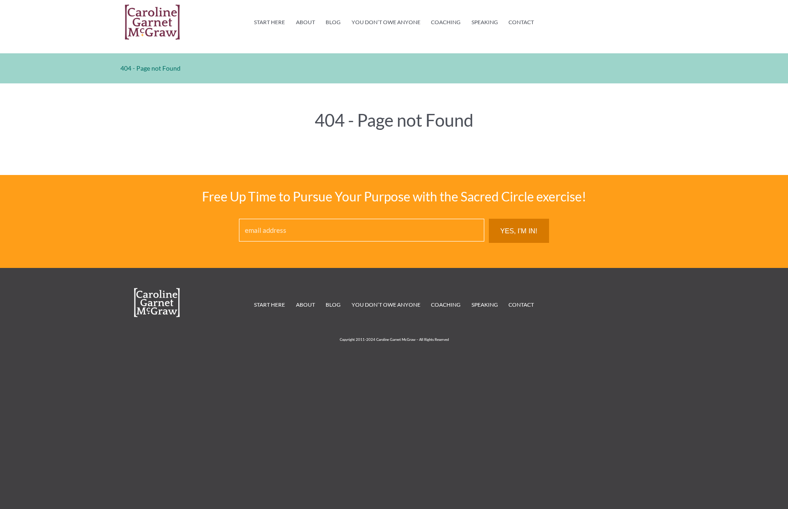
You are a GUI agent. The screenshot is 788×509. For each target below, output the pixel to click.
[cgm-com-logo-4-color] (152, 9)
